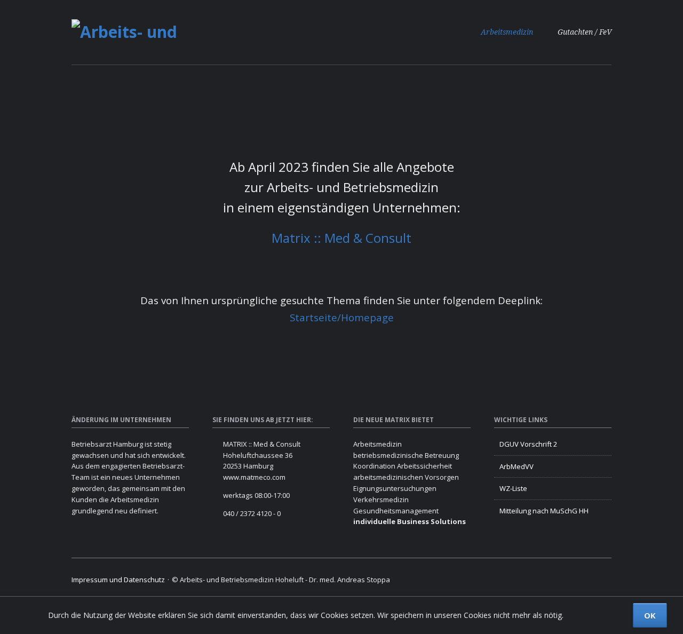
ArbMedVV (516, 466)
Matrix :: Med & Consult (341, 238)
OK (650, 615)
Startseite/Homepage (342, 317)
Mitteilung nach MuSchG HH (544, 511)
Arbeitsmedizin (507, 32)
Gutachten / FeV (584, 32)
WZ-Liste (513, 488)
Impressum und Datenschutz (118, 579)
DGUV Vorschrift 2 (528, 444)
